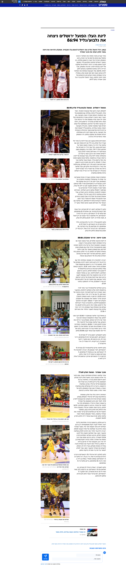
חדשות (96, 1)
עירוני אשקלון (72, 544)
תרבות (79, 1)
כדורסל (69, 5)
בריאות (59, 1)
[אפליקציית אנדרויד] (27, 5)
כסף (69, 1)
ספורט (90, 1)
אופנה (40, 1)
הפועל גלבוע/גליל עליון (92, 544)
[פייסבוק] (20, 5)
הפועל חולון (55, 544)
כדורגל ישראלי (83, 5)
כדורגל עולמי (75, 5)
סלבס (73, 1)
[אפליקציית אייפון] (25, 5)
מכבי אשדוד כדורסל (63, 544)
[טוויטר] (22, 5)
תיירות (53, 1)
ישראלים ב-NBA (61, 5)
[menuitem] (95, 2)
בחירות (85, 1)
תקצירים (54, 5)
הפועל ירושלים (102, 544)
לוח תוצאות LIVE (92, 5)
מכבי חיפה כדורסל (81, 544)
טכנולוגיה (46, 1)
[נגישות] (2, 2)
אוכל (64, 1)
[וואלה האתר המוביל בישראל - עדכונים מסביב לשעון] (103, 2)
